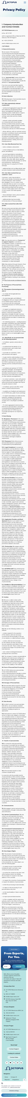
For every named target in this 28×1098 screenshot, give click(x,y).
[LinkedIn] (21, 1062)
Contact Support (14, 1049)
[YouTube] (10, 1062)
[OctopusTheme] (14, 1068)
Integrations (15, 1079)
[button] (24, 1080)
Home (6, 1077)
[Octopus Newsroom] (9, 3)
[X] (14, 1062)
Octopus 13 (14, 1077)
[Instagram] (17, 1062)
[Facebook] (6, 1062)
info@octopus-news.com (12, 996)
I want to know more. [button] (15, 1087)
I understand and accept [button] (10, 1095)
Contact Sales (14, 1057)
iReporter (7, 1079)
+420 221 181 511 (10, 1032)
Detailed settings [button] (14, 1090)
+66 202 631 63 (10, 1013)
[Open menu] (25, 2)
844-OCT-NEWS (10, 994)
